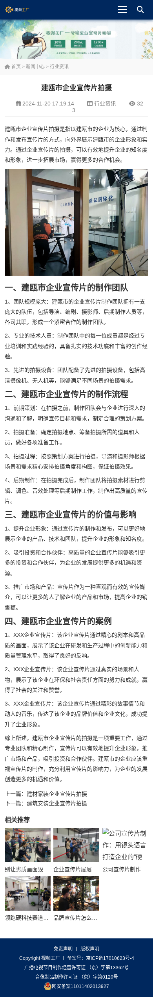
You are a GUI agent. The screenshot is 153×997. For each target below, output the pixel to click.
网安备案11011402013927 (80, 986)
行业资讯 (59, 67)
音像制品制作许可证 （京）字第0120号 (76, 977)
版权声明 (89, 949)
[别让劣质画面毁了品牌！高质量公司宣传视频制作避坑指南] (28, 845)
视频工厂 (23, 10)
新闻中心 (35, 67)
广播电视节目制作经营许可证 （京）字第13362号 (76, 967)
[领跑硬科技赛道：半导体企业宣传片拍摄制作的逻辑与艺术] (28, 893)
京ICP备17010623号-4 (110, 958)
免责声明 (63, 949)
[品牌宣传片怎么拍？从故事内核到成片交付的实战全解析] (76, 893)
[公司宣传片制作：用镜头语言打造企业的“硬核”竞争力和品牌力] (125, 845)
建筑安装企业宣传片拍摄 (57, 803)
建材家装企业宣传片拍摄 (57, 794)
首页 (15, 67)
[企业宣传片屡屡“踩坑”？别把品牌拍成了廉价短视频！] (76, 845)
